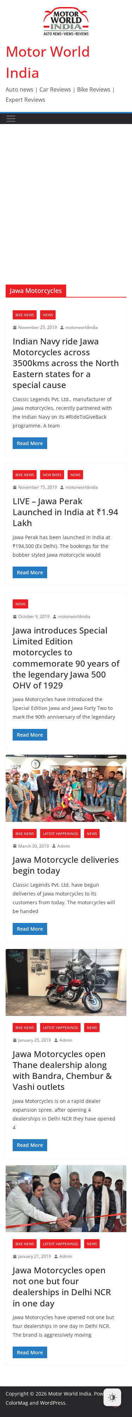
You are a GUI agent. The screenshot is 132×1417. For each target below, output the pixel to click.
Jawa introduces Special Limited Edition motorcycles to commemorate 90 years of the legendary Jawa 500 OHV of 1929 (66, 657)
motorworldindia (81, 327)
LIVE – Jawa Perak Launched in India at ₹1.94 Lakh (65, 512)
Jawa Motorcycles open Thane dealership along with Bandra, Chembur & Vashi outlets (62, 1070)
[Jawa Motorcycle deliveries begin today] (66, 788)
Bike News (24, 314)
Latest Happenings (60, 833)
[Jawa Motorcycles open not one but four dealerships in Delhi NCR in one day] (66, 1198)
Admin (63, 846)
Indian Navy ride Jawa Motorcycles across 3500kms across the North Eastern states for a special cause (66, 363)
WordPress (52, 1402)
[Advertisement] (66, 194)
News (48, 314)
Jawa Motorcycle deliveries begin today (66, 865)
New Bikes (52, 474)
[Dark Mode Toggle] (112, 1397)
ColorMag (17, 1402)
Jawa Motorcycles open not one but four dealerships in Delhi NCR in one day (62, 1286)
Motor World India (69, 1393)
